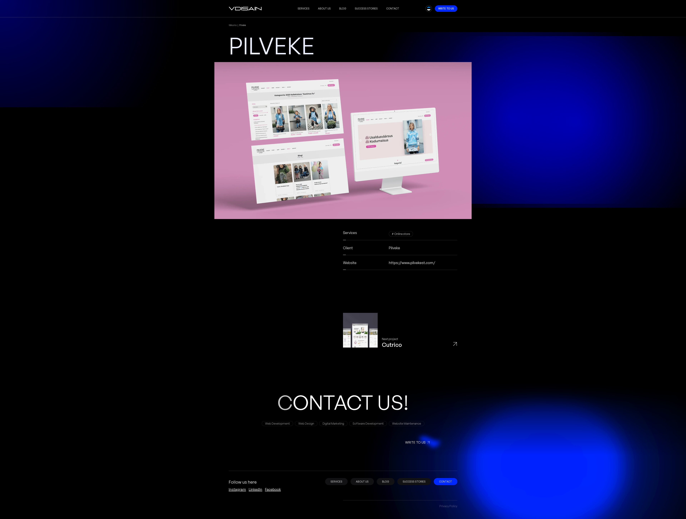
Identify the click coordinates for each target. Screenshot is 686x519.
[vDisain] (245, 8)
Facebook (273, 489)
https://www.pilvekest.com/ (412, 262)
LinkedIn (255, 489)
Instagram (237, 489)
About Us (324, 8)
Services (303, 8)
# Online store (401, 234)
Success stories (366, 8)
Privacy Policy (448, 506)
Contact (392, 8)
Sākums (233, 25)
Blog (342, 8)
